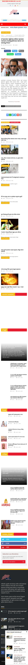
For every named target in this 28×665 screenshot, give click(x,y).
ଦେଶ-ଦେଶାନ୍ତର (6, 32)
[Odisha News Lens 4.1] (6, 577)
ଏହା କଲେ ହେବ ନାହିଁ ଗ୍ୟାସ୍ (13, 421)
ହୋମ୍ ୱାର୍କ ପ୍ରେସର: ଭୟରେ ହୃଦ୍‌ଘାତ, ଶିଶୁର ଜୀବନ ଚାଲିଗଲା (12, 250)
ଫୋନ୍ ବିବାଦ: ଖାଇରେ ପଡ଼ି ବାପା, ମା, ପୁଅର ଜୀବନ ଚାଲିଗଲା (12, 158)
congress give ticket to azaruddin (13, 106)
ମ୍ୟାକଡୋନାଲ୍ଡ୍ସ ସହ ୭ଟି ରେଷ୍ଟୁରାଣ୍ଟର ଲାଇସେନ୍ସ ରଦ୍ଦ (12, 177)
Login (19, 3)
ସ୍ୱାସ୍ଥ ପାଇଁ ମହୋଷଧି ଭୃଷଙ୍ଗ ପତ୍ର (15, 414)
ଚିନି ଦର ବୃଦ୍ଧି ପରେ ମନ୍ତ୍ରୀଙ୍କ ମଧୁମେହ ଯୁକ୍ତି (11, 196)
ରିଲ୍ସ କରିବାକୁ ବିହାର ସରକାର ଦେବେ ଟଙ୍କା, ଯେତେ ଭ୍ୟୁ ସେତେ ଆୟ (13, 139)
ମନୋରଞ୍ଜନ (4, 220)
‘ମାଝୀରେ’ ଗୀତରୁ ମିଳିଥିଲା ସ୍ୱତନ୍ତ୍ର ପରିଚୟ (11, 232)
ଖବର (2, 607)
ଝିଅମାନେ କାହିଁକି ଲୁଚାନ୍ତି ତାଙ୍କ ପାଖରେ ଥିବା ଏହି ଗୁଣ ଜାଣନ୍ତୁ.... (17, 444)
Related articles (5, 122)
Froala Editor (17, 101)
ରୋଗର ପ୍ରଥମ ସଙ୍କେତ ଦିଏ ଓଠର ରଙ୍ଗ (16, 436)
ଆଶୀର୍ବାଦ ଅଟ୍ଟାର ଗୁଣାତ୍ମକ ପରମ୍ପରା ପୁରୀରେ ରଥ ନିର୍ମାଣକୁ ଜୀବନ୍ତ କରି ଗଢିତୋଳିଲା (18, 522)
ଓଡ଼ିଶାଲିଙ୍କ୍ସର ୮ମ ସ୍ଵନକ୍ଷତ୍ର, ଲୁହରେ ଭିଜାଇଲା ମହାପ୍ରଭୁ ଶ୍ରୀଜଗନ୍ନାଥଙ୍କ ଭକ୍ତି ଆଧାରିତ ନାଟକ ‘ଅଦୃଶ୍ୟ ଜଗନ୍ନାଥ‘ (18, 365)
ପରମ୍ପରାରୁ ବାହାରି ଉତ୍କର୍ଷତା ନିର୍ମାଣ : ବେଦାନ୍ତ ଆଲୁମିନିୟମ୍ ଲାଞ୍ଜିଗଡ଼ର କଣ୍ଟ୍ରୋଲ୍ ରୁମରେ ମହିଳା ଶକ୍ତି (14, 471)
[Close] (26, 631)
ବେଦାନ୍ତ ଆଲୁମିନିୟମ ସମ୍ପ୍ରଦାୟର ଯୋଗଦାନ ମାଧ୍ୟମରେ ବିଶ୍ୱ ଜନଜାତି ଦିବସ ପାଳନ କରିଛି (17, 511)
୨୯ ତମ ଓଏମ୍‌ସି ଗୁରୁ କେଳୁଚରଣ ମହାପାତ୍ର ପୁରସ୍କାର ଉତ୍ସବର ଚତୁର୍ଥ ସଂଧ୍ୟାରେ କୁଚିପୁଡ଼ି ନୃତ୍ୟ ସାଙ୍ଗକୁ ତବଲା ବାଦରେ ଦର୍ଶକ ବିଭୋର (18, 387)
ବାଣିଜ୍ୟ (4, 454)
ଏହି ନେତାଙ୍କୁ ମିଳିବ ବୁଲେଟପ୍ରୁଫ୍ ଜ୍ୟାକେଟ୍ (10, 269)
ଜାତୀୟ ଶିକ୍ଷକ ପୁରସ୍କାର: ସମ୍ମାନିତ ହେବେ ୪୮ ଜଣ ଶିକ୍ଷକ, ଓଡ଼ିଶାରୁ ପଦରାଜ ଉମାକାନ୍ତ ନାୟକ (20, 659)
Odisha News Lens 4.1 (15, 122)
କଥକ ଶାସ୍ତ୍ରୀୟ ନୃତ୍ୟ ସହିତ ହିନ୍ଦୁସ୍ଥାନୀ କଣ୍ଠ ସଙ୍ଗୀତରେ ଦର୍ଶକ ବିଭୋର (18, 397)
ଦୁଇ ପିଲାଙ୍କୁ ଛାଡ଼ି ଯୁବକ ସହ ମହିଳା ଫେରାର (10, 214)
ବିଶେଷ (4, 410)
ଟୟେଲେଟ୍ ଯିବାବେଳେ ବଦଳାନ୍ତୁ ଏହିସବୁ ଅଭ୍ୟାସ (15, 430)
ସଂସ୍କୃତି (4, 330)
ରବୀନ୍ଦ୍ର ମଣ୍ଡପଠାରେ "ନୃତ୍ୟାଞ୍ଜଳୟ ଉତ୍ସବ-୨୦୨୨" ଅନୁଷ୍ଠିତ (12, 347)
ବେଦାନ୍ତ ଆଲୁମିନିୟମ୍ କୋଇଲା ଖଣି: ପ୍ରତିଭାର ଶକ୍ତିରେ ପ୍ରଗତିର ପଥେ (17, 488)
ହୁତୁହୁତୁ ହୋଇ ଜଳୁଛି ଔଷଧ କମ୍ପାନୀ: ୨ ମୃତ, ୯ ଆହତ (12, 287)
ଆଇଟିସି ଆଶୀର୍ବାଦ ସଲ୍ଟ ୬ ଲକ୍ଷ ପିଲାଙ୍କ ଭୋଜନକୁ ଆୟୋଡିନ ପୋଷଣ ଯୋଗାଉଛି (18, 499)
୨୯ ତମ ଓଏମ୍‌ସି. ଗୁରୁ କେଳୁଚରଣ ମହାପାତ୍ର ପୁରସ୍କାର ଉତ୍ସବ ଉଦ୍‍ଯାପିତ (18, 375)
